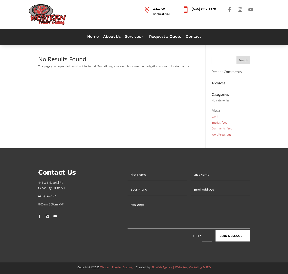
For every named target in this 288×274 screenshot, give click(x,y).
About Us (112, 37)
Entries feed (219, 122)
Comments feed (222, 128)
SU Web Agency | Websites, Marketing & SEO (181, 267)
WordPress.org (221, 134)
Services (133, 37)
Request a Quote (165, 37)
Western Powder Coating (116, 267)
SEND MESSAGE (231, 236)
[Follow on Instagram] (240, 9)
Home (93, 37)
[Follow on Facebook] (229, 9)
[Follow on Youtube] (250, 9)
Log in (215, 116)
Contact (193, 37)
